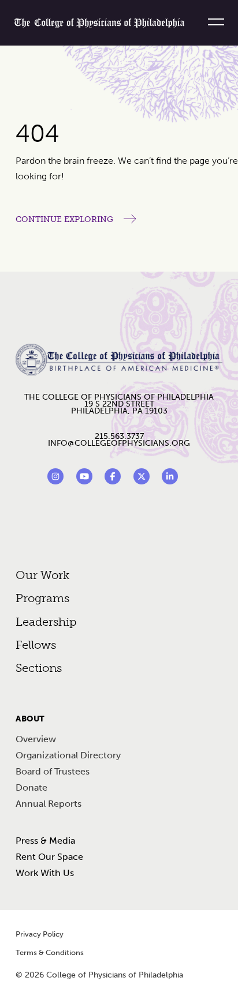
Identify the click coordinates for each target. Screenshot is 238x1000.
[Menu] (211, 22)
